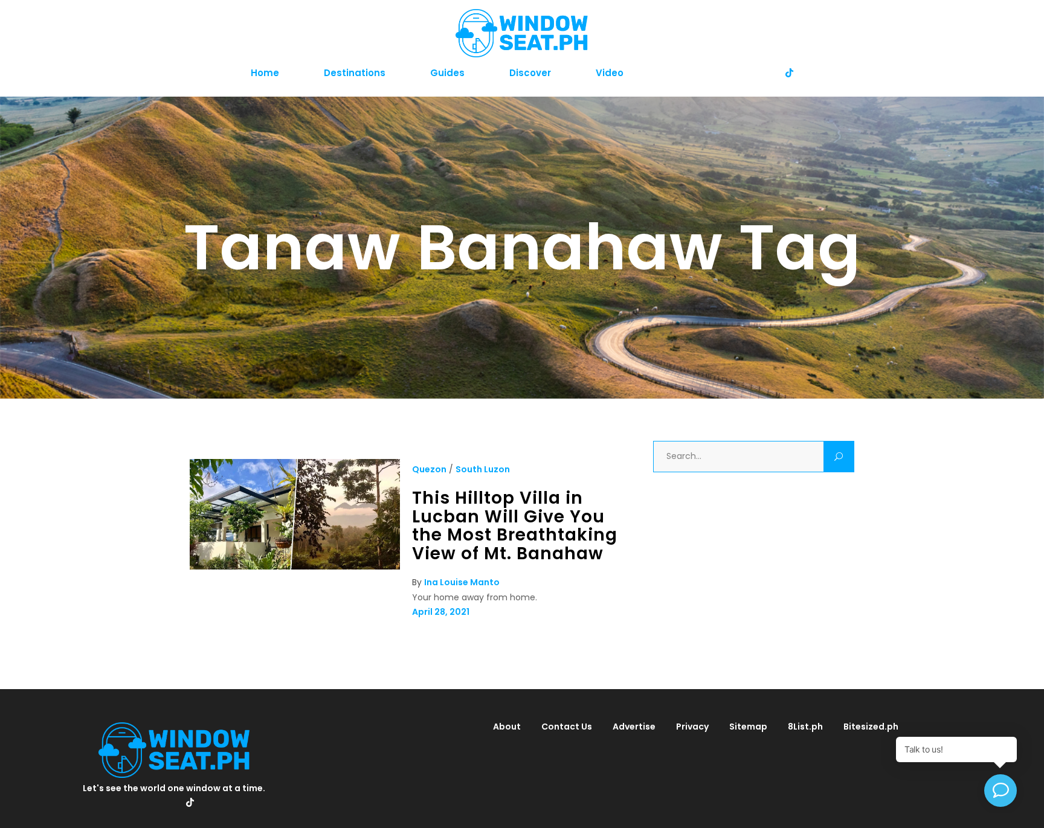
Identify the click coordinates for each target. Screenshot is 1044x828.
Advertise (634, 726)
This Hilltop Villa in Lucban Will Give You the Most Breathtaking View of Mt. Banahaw (514, 525)
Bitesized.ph (870, 726)
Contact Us (566, 726)
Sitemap (748, 726)
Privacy (692, 726)
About (507, 726)
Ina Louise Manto (462, 582)
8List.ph (805, 726)
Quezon (429, 469)
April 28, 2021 (440, 612)
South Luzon (483, 469)
